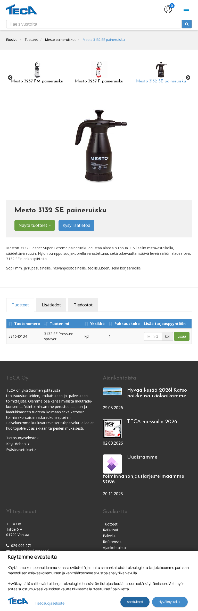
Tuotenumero (27, 323)
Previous (10, 77)
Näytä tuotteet (33, 225)
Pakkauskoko (127, 323)
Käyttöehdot (17, 443)
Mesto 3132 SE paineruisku (104, 39)
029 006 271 (21, 545)
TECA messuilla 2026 (152, 421)
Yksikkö (97, 323)
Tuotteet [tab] (20, 305)
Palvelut (109, 535)
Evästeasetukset (20, 449)
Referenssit (112, 541)
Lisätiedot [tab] (51, 305)
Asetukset (135, 601)
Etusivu (12, 39)
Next (188, 77)
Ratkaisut (110, 529)
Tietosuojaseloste (21, 437)
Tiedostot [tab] (83, 305)
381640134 (18, 336)
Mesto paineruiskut (60, 39)
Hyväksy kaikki (170, 601)
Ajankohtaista (114, 547)
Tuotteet (31, 39)
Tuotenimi (59, 323)
